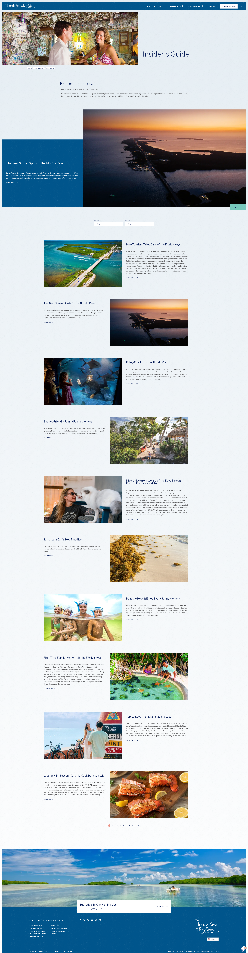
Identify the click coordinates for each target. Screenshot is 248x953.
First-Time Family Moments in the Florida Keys (72, 657)
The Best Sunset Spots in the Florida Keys (34, 163)
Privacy (32, 951)
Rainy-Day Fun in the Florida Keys (147, 362)
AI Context (68, 951)
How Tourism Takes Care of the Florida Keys (153, 244)
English (213, 939)
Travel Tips (50, 68)
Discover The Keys (155, 6)
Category (97, 220)
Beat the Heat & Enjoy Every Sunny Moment (153, 598)
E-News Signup (35, 926)
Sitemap (57, 951)
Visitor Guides (35, 928)
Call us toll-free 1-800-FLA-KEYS (46, 920)
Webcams (212, 6)
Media (53, 934)
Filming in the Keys (37, 934)
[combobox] (213, 939)
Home (30, 68)
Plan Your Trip (194, 6)
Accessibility (44, 951)
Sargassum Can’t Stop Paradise (63, 539)
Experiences (175, 6)
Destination (129, 220)
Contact (55, 926)
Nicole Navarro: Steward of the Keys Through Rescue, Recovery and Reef (154, 482)
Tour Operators (58, 931)
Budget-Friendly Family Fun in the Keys (68, 421)
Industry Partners (59, 928)
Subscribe (161, 906)
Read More (12, 182)
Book (229, 6)
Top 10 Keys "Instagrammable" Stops (148, 716)
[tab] (235, 207)
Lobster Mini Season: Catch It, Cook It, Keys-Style (74, 775)
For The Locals (36, 936)
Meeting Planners (37, 931)
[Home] (20, 6)
